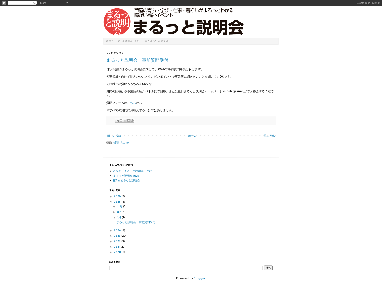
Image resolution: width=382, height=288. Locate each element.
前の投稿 (269, 135)
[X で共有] (125, 121)
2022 (117, 241)
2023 (117, 235)
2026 (118, 196)
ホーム (192, 135)
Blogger (199, 278)
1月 (119, 217)
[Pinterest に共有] (132, 121)
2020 (118, 252)
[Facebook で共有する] (129, 121)
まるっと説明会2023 (126, 175)
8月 (120, 212)
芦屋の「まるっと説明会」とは (122, 41)
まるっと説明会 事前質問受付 (137, 60)
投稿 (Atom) (121, 142)
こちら (131, 103)
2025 (118, 201)
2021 (117, 246)
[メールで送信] (117, 121)
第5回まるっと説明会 (126, 180)
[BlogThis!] (121, 121)
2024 (118, 230)
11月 (120, 206)
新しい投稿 (114, 135)
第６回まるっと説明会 (157, 41)
